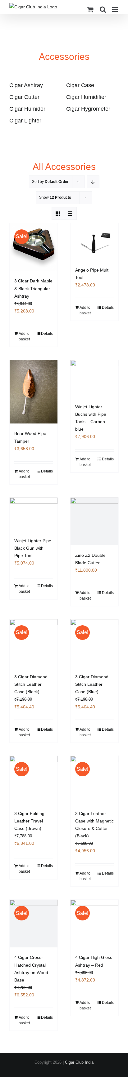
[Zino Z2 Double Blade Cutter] (94, 521)
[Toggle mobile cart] (90, 9)
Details (47, 333)
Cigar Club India (79, 1062)
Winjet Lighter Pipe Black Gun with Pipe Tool (32, 548)
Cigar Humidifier (86, 97)
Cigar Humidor (27, 109)
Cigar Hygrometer (88, 109)
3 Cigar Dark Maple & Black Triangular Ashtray (33, 288)
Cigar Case (80, 85)
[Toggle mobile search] (103, 9)
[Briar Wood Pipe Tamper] (33, 391)
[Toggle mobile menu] (115, 9)
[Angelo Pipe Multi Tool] (94, 241)
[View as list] (70, 213)
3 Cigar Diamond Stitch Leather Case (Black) (31, 684)
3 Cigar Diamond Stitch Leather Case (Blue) (91, 684)
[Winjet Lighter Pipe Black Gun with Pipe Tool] (33, 514)
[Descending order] (93, 182)
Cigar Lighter (25, 120)
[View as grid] (58, 213)
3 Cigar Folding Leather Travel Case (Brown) (29, 821)
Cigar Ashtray (26, 85)
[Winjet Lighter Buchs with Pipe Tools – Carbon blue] (94, 378)
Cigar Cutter (24, 97)
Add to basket (24, 336)
